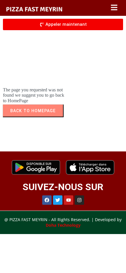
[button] (114, 7)
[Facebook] (47, 200)
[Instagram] (79, 200)
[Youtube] (68, 200)
